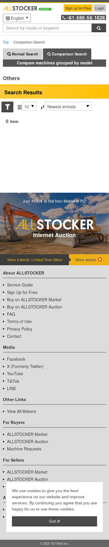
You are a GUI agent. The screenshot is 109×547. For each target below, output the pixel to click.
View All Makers (21, 411)
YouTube (15, 373)
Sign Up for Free (22, 292)
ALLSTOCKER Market (27, 434)
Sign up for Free (78, 8)
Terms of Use (19, 321)
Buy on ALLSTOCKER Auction (34, 307)
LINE (11, 388)
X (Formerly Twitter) (25, 366)
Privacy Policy (19, 329)
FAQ (11, 314)
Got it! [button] (54, 521)
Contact (14, 336)
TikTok (13, 381)
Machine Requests (24, 449)
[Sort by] (42, 106)
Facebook (16, 359)
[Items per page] (19, 106)
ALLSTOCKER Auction (27, 441)
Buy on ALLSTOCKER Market (34, 299)
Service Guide (20, 285)
